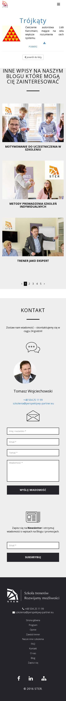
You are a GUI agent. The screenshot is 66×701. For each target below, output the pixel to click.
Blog (33, 658)
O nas (33, 653)
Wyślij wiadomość (33, 490)
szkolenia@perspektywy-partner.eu (33, 403)
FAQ (33, 643)
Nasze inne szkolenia (33, 639)
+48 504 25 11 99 (33, 400)
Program (33, 625)
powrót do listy (34, 57)
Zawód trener (33, 634)
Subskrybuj (33, 557)
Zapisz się (33, 662)
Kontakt (33, 648)
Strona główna (33, 620)
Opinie (33, 629)
